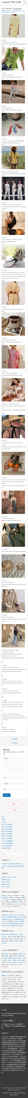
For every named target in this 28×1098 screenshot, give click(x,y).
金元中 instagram (6, 886)
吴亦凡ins (4, 895)
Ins (2, 1088)
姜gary (5, 958)
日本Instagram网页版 (7, 829)
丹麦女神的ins (16, 895)
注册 (14, 804)
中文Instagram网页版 (7, 826)
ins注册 (3, 819)
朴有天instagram (6, 882)
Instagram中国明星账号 (7, 841)
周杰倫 (9, 936)
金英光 (5, 960)
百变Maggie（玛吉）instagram (9, 877)
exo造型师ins (5, 897)
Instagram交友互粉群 (7, 845)
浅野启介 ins (5, 975)
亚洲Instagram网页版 (7, 836)
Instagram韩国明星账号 (7, 843)
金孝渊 (19, 956)
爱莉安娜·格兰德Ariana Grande (14, 917)
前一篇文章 (14, 739)
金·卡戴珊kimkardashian (13, 921)
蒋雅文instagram (6, 879)
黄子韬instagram (14, 934)
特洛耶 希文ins (14, 902)
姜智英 (10, 958)
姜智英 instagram (6, 884)
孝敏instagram (5, 954)
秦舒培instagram (14, 940)
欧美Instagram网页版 (7, 831)
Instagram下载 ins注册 (11, 2)
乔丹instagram (13, 915)
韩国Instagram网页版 (7, 833)
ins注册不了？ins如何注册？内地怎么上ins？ (12, 863)
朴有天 (18, 960)
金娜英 (6, 956)
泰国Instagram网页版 (7, 838)
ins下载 (3, 821)
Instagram (12, 12)
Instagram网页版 (6, 848)
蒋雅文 (23, 960)
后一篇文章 (14, 743)
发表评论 (4, 10)
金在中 (10, 960)
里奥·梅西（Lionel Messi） (17, 925)
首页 (3, 817)
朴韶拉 (14, 960)
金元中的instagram (17, 958)
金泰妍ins (21, 954)
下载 (14, 810)
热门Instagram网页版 (12, 10)
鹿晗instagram (5, 934)
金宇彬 (15, 956)
